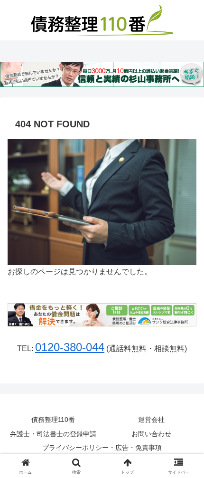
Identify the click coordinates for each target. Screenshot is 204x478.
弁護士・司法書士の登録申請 (53, 434)
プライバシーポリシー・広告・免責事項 (102, 447)
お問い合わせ (151, 434)
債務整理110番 (53, 419)
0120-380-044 (69, 347)
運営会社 (151, 419)
